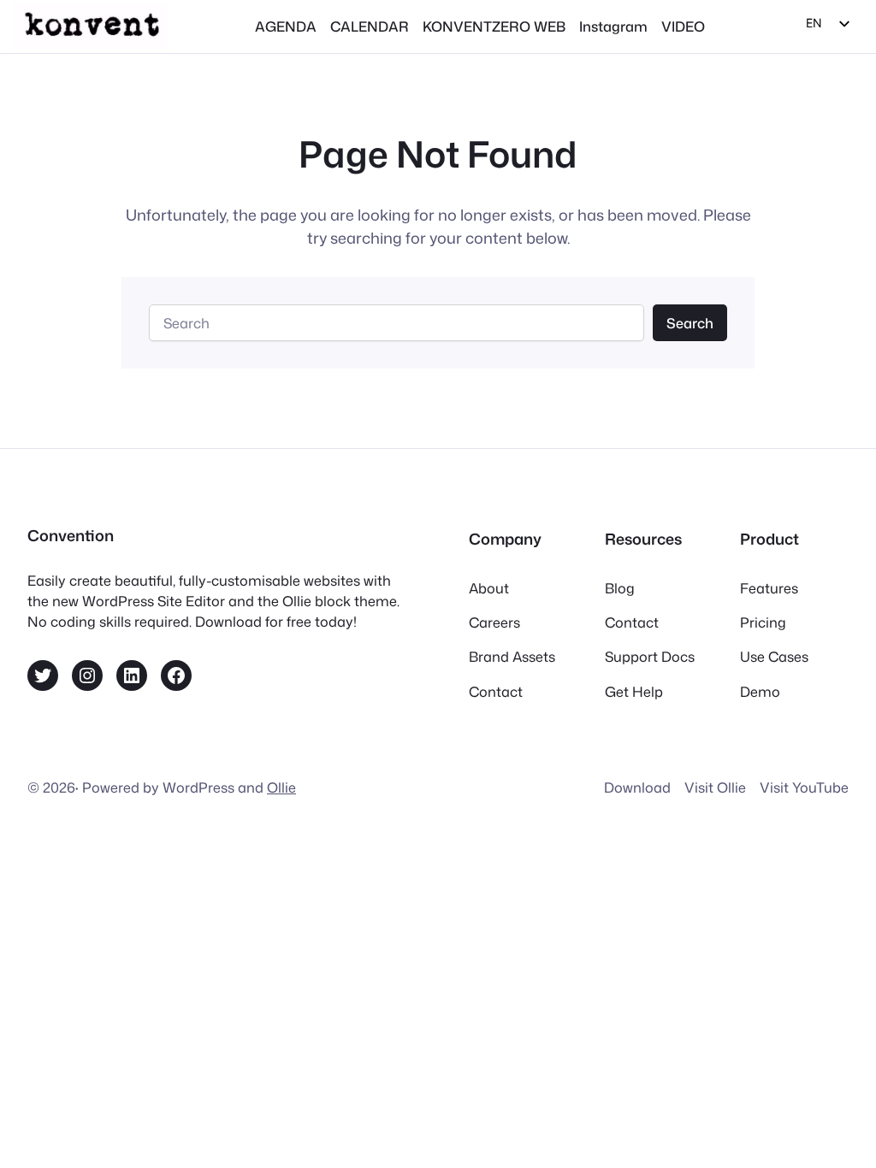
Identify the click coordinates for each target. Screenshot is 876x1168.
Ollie (281, 787)
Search (689, 323)
